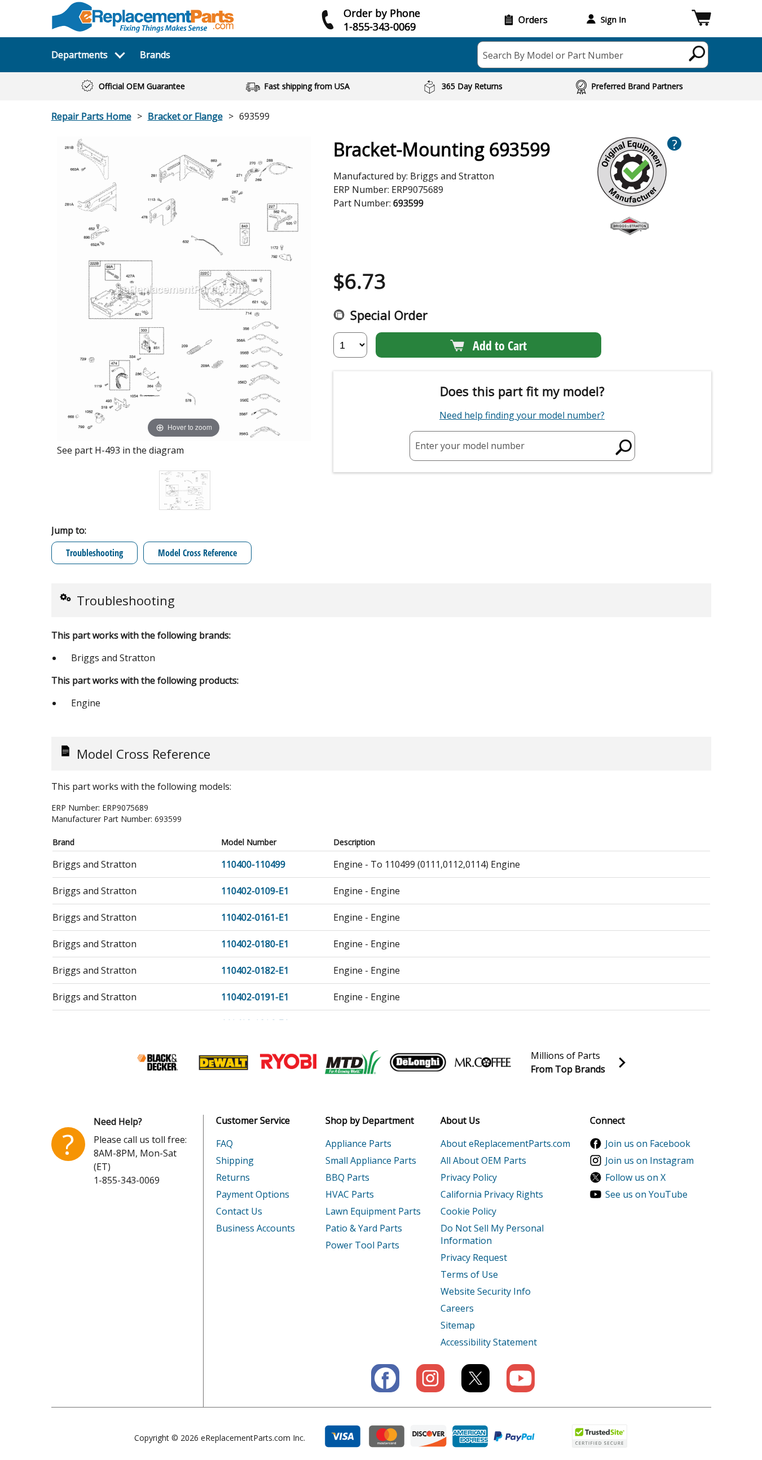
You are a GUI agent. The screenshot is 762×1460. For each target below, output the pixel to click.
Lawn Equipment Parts (373, 1211)
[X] (475, 1378)
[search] (697, 53)
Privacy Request (474, 1257)
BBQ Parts (347, 1177)
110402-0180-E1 (255, 944)
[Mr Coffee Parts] (483, 1062)
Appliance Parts (358, 1143)
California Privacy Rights (492, 1194)
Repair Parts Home (91, 116)
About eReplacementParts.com (505, 1143)
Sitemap (458, 1325)
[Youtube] (520, 1378)
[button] (701, 19)
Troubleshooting (94, 553)
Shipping (235, 1160)
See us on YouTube (646, 1194)
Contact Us (239, 1211)
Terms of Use (469, 1274)
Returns (233, 1177)
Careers (457, 1308)
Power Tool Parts (362, 1245)
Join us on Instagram (649, 1160)
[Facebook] (385, 1378)
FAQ (224, 1143)
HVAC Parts (349, 1194)
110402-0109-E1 (255, 891)
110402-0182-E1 (255, 970)
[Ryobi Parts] (288, 1062)
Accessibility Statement (489, 1342)
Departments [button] (79, 55)
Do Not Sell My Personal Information (492, 1234)
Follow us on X (635, 1177)
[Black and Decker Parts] (158, 1062)
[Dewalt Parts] (223, 1062)
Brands (155, 55)
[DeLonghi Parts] (418, 1062)
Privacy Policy (469, 1177)
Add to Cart (500, 345)
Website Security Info (486, 1291)
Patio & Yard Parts (363, 1228)
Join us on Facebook (647, 1143)
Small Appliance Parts (370, 1160)
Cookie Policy (468, 1211)
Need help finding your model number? (522, 415)
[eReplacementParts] (143, 17)
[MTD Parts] (353, 1062)
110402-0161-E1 (255, 917)
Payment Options (252, 1194)
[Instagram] (430, 1378)
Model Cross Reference (197, 553)
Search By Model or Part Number (553, 55)
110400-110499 (253, 864)
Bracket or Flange (185, 116)
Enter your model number (470, 445)
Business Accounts (255, 1228)
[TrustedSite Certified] (599, 1436)
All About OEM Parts (483, 1160)
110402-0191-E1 (255, 997)
